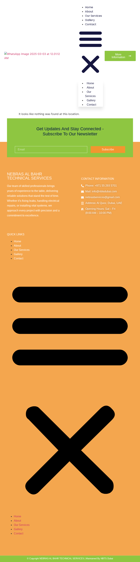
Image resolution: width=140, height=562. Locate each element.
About (89, 11)
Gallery (90, 20)
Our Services (93, 16)
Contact (90, 24)
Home (89, 7)
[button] (90, 52)
